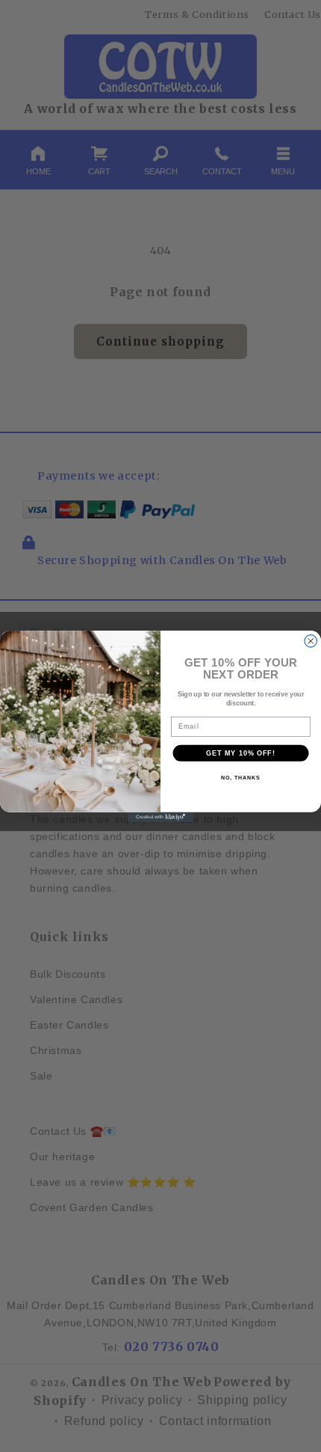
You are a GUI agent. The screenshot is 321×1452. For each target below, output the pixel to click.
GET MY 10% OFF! (240, 752)
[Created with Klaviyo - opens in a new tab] (160, 816)
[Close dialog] (311, 640)
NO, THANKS (240, 778)
